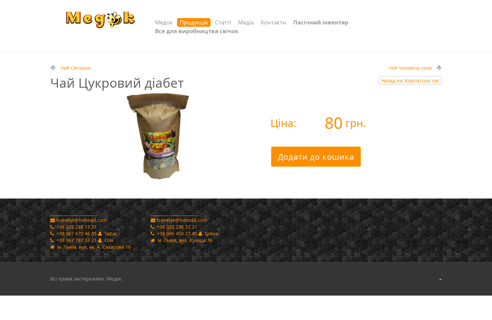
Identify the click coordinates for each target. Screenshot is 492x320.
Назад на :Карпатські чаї (410, 80)
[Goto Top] (440, 279)
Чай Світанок (75, 68)
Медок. (113, 278)
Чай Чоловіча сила (410, 68)
